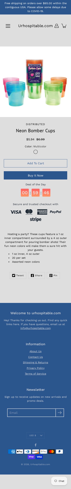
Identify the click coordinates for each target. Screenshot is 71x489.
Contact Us (35, 356)
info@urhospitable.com (35, 328)
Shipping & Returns (35, 362)
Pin (55, 275)
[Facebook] (35, 444)
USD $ (32, 435)
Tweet (20, 275)
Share (38, 275)
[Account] (57, 26)
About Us (35, 351)
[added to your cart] (64, 26)
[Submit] (59, 412)
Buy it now (35, 175)
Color (35, 146)
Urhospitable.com (35, 25)
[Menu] (8, 26)
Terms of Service (35, 373)
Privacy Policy (35, 368)
